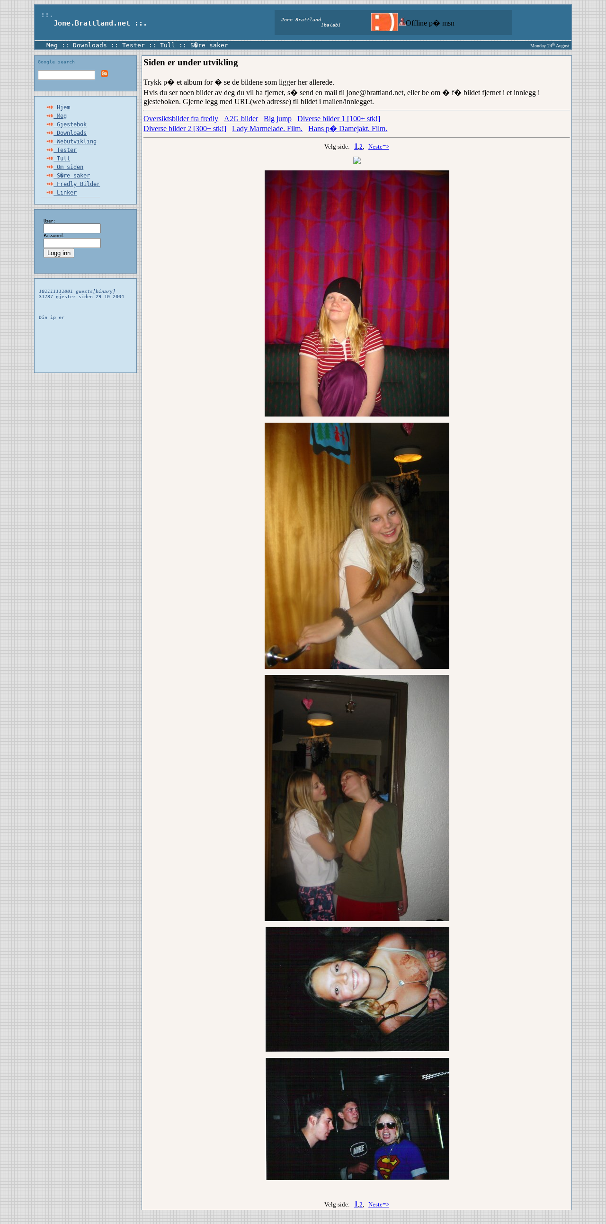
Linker (65, 192)
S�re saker (209, 45)
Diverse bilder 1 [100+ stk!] (338, 119)
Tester (133, 45)
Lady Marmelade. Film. (267, 128)
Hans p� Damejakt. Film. (347, 128)
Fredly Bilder (76, 184)
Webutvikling (75, 141)
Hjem (61, 107)
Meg (52, 45)
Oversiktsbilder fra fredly (180, 119)
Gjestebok (70, 124)
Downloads (90, 45)
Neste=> (378, 146)
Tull (167, 45)
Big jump (278, 119)
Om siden (68, 167)
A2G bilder (241, 119)
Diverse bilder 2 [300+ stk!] (184, 128)
